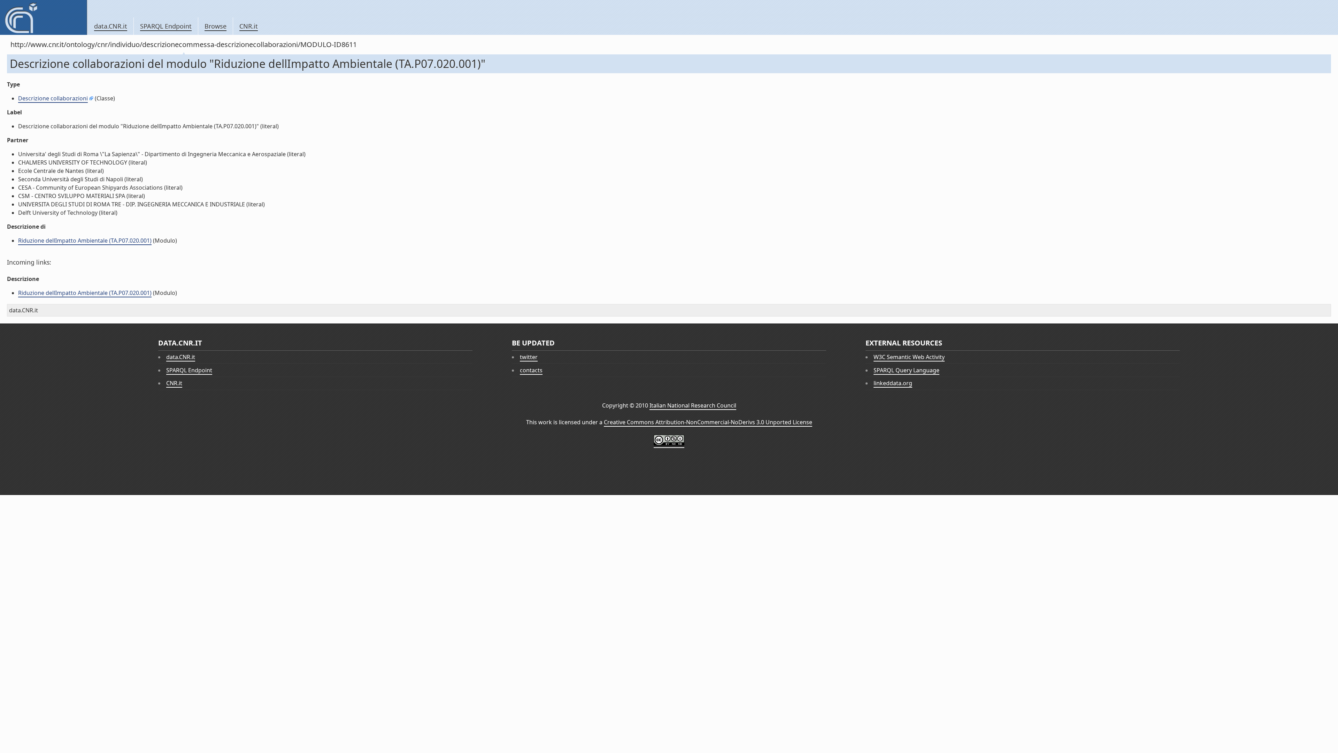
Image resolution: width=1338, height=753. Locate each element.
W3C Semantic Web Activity (909, 357)
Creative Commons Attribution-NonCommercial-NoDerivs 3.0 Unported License (708, 422)
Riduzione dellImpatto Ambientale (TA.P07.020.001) (85, 240)
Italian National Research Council (692, 405)
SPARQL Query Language (906, 370)
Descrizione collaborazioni (53, 98)
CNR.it (248, 26)
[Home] (43, 17)
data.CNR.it (110, 26)
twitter (529, 357)
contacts (531, 370)
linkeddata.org (893, 383)
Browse (215, 26)
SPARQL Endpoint (166, 26)
